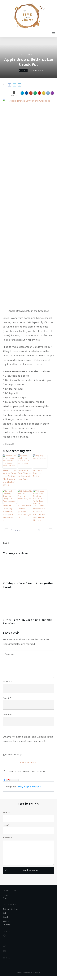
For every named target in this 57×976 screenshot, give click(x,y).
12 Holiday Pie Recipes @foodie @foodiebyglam (24, 511)
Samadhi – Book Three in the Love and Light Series (24, 474)
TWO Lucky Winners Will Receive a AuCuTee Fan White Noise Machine (39, 512)
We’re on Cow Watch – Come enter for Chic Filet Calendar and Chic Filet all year (9, 477)
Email (7, 698)
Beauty (6, 921)
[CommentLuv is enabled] (12, 779)
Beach (5, 917)
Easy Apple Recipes (29, 786)
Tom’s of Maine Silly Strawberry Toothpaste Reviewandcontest (9, 512)
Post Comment (28, 763)
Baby (5, 913)
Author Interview (10, 909)
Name (7, 681)
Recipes (23, 71)
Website (7, 714)
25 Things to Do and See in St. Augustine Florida (28, 574)
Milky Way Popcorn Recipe (37, 473)
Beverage (7, 924)
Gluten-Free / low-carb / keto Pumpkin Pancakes (28, 611)
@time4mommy (12, 754)
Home (5, 895)
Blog (5, 898)
